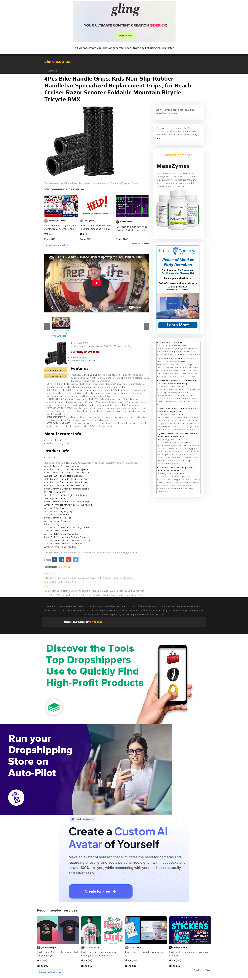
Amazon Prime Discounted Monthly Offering (67, 527)
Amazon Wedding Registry (58, 511)
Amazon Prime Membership (170, 342)
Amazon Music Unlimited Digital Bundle (64, 543)
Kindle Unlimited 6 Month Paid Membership (66, 501)
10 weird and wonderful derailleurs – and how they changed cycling (176, 410)
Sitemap (52, 70)
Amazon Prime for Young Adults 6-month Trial (68, 504)
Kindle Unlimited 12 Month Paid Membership (66, 488)
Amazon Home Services (57, 521)
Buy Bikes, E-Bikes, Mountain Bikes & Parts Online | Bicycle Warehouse (177, 435)
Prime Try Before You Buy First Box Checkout (67, 537)
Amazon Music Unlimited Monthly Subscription (68, 540)
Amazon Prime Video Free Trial (60, 546)
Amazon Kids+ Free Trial (56, 530)
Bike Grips (64, 566)
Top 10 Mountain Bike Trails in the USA (175, 358)
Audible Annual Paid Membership (61, 466)
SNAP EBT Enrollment (54, 491)
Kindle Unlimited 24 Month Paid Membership (67, 472)
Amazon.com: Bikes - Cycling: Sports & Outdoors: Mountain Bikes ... (176, 469)
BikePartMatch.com (58, 61)
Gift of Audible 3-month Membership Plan (66, 478)
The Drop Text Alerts (54, 498)
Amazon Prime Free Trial (56, 514)
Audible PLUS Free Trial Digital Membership (66, 495)
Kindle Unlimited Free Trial (57, 517)
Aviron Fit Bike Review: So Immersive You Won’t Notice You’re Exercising (177, 382)
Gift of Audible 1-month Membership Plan (65, 485)
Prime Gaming (51, 524)
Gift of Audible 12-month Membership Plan (66, 469)
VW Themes (96, 622)
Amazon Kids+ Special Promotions (62, 533)
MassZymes (173, 166)
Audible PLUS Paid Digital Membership (64, 475)
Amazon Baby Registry (56, 508)
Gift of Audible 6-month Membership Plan (66, 482)
